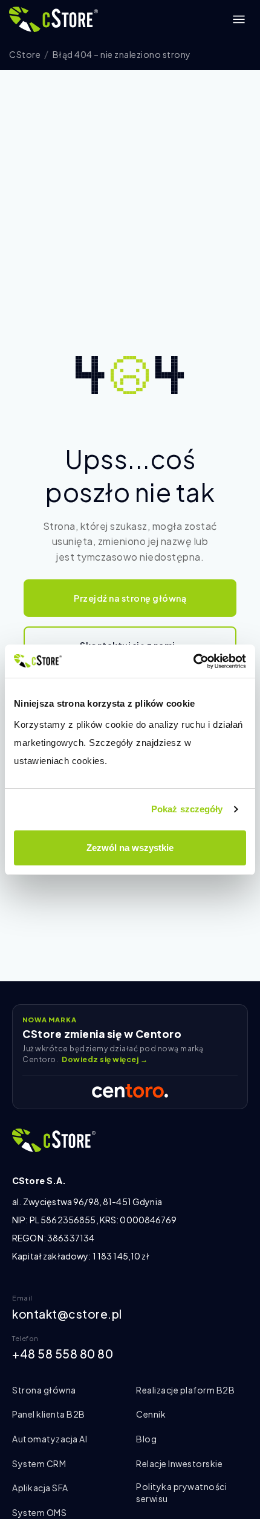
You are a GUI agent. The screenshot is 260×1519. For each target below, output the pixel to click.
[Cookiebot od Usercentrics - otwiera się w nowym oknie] (193, 661)
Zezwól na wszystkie (130, 847)
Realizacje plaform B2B (185, 1389)
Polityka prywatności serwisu (181, 1492)
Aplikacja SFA (40, 1487)
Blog (146, 1438)
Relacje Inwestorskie (179, 1463)
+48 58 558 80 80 (62, 1353)
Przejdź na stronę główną (130, 598)
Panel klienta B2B (48, 1414)
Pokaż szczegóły (187, 809)
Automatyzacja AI (49, 1438)
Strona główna (44, 1389)
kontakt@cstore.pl (67, 1314)
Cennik (151, 1414)
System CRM (39, 1463)
